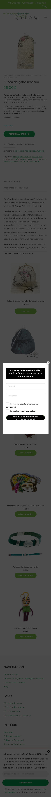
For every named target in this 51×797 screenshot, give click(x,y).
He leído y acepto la (22, 405)
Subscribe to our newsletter (23, 411)
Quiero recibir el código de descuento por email (25, 417)
